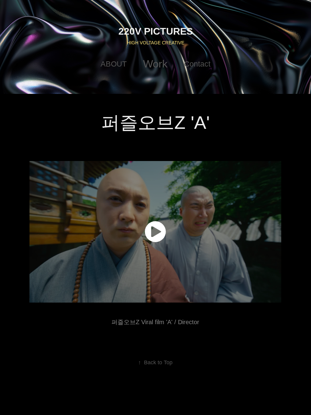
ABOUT (114, 64)
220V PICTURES (155, 31)
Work (155, 64)
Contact (197, 64)
